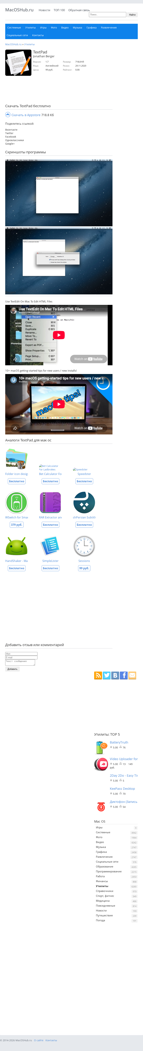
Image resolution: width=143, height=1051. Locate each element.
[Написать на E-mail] (132, 675)
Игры (43, 27)
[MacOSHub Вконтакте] (115, 675)
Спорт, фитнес (105, 896)
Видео (65, 27)
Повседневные (105, 905)
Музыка (77, 27)
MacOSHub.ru (19, 10)
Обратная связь (79, 10)
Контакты (38, 35)
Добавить (12, 669)
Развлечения (109, 27)
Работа (100, 876)
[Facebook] (124, 675)
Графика (91, 27)
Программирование (109, 871)
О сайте (38, 1040)
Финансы (102, 881)
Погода (100, 920)
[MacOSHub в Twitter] (107, 675)
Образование (104, 866)
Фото (54, 27)
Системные (14, 27)
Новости (44, 10)
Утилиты (30, 27)
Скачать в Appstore (26, 115)
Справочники (104, 891)
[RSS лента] (98, 675)
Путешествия (104, 915)
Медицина (103, 900)
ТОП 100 (59, 10)
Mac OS (99, 821)
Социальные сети (17, 35)
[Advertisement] (57, 90)
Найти (132, 14)
